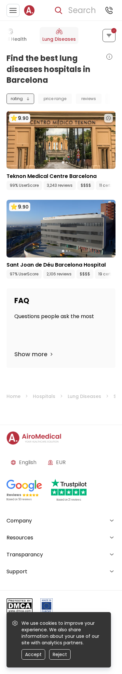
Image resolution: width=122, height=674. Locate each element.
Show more (30, 354)
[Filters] (108, 35)
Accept (33, 654)
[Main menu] (13, 10)
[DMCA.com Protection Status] (20, 607)
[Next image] (74, 162)
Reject (60, 654)
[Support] (108, 10)
